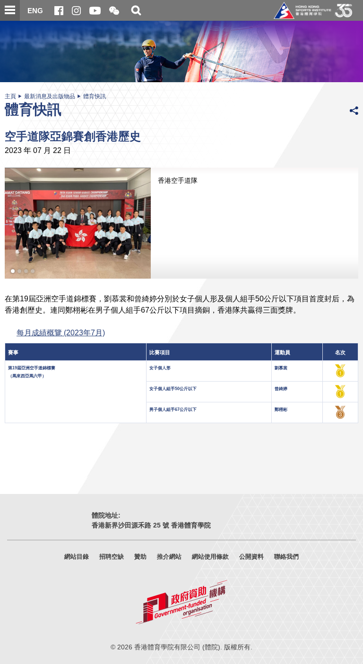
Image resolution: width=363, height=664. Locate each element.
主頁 (10, 96)
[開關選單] (10, 10)
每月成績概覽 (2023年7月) (61, 332)
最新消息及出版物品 (49, 96)
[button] (114, 11)
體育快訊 (94, 96)
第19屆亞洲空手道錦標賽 (31, 368)
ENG (35, 10)
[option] (181, 223)
